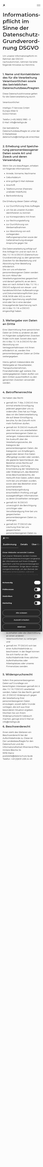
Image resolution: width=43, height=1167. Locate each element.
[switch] (37, 589)
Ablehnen (21, 627)
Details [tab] (24, 544)
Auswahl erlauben (21, 620)
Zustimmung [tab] (9, 544)
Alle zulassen (21, 613)
